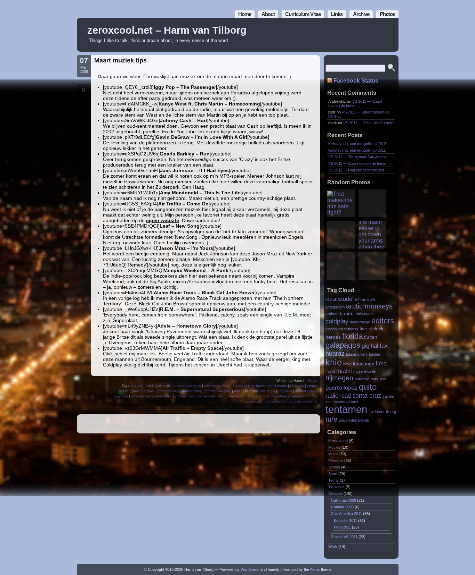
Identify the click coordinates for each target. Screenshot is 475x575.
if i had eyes (305, 391)
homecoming (192, 391)
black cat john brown (249, 386)
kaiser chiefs (357, 354)
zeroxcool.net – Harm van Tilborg (167, 30)
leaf (222, 396)
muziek (370, 371)
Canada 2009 (342, 507)
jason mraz (163, 396)
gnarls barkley (167, 391)
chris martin (278, 386)
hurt (237, 391)
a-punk (137, 386)
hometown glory (218, 391)
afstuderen (347, 299)
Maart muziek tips (120, 60)
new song (235, 396)
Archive (361, 14)
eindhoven (334, 329)
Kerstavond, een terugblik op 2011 (357, 150)
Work (332, 546)
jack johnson (141, 396)
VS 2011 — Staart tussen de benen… (355, 103)
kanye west (207, 396)
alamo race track (188, 386)
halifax (379, 346)
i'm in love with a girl (259, 391)
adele (150, 386)
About (268, 14)
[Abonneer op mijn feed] (377, 35)
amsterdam (335, 307)
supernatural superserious (287, 396)
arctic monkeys (369, 306)
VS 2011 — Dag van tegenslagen (356, 170)
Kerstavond (338, 441)
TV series (336, 487)
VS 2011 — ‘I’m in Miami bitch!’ (368, 123)
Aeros (315, 569)
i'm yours (285, 391)
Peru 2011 (342, 527)
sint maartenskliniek (342, 401)
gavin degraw (142, 391)
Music (312, 380)
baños (346, 313)
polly (374, 379)
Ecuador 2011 (345, 520)
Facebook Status (355, 81)
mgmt (330, 371)
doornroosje (360, 322)
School (334, 467)
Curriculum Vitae (303, 14)
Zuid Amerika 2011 (346, 513)
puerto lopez (341, 387)
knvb (347, 364)
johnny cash (184, 396)
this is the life (275, 401)
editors (382, 320)
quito (368, 386)
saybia (388, 396)
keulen (374, 354)
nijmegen (339, 378)
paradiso (362, 379)
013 (328, 299)
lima (381, 363)
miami (344, 370)
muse (358, 371)
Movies (334, 447)
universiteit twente (354, 420)
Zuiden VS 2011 (344, 537)
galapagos (342, 345)
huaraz (335, 353)
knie (333, 362)
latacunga (364, 363)
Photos (387, 14)
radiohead (338, 395)
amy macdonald (217, 386)
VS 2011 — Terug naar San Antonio (357, 157)
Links (337, 14)
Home (244, 14)
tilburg (391, 411)
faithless (351, 329)
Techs (333, 480)
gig (365, 346)
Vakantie (335, 493)
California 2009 (343, 500)
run (261, 396)
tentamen (346, 409)
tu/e (331, 419)
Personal (335, 460)
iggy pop (121, 396)
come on (297, 386)
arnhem (331, 314)
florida (352, 336)
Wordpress (250, 569)
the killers (377, 411)
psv (383, 379)
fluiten (370, 337)
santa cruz (366, 395)
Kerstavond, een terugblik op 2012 (357, 144)
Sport (332, 474)
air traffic (164, 386)
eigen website (162, 220)
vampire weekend (303, 401)
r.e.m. (251, 396)
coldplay (336, 321)
